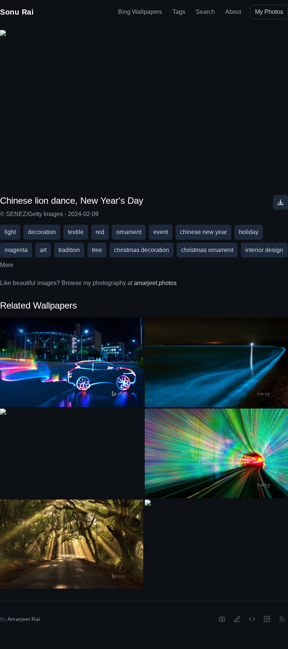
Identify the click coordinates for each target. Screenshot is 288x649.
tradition (69, 250)
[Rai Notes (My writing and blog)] (237, 619)
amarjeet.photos (155, 283)
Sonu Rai (17, 12)
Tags (178, 12)
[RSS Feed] (282, 619)
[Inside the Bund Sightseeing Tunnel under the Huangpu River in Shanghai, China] (216, 453)
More (7, 265)
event (160, 232)
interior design (264, 250)
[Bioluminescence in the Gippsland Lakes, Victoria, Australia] (216, 362)
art (43, 250)
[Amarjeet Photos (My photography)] (222, 619)
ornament (128, 232)
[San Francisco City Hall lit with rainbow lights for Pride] (71, 449)
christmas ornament (207, 250)
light (10, 232)
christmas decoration (141, 250)
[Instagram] (267, 619)
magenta (16, 250)
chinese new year (203, 232)
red (100, 232)
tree (97, 250)
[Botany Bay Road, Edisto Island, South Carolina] (71, 544)
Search (205, 12)
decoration (42, 232)
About (233, 12)
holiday (248, 232)
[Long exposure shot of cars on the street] (71, 362)
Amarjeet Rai (24, 619)
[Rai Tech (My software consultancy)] (252, 619)
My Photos (269, 12)
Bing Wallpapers (140, 12)
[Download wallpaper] (280, 202)
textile (76, 232)
